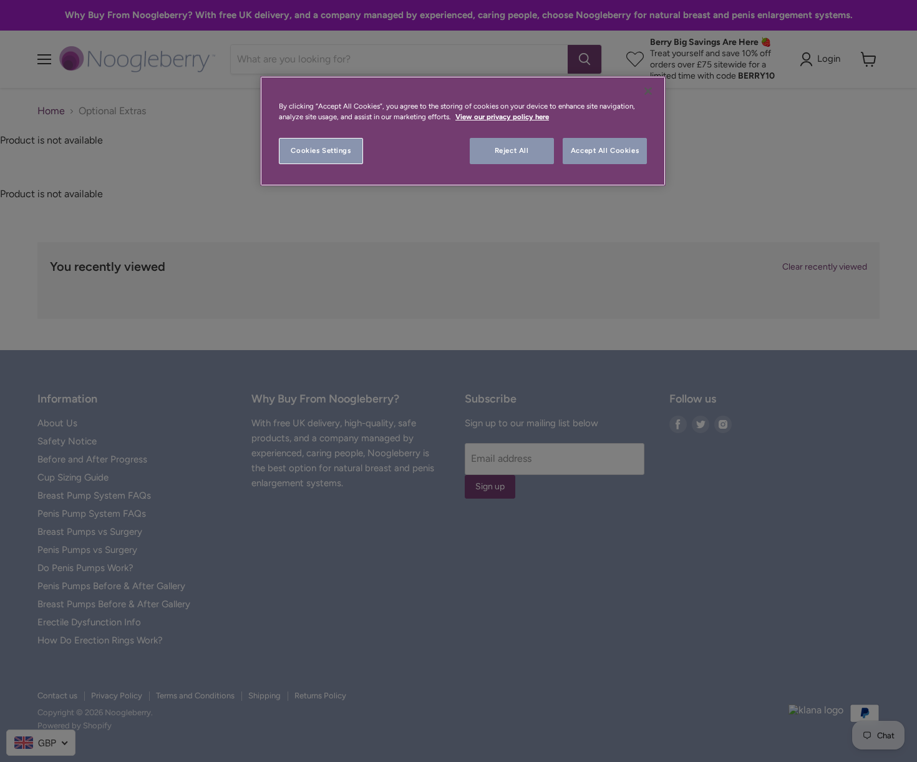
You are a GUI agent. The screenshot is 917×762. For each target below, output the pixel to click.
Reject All (512, 150)
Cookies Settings (321, 150)
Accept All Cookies (605, 150)
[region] (463, 131)
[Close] (648, 91)
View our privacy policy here (502, 116)
